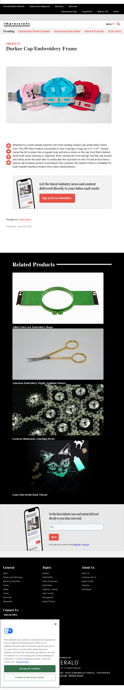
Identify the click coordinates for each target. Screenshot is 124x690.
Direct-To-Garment (49, 581)
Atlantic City (103, 12)
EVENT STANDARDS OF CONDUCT (80, 673)
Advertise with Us (89, 577)
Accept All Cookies (29, 668)
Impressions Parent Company (34, 31)
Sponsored (7, 602)
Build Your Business (11, 581)
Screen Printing (48, 602)
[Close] (55, 624)
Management (47, 598)
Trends (6, 585)
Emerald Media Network (13, 6)
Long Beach (87, 12)
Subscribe (72, 6)
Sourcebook (86, 589)
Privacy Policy (22, 662)
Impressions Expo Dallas (67, 31)
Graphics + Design (50, 589)
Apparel (45, 573)
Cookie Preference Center (30, 677)
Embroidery (24, 219)
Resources (7, 598)
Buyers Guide (87, 581)
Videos (6, 589)
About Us (86, 573)
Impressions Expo (69, 12)
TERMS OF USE (60, 676)
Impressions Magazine (39, 6)
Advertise (59, 6)
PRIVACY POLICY (76, 676)
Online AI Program (94, 31)
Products (13, 43)
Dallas (116, 12)
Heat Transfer (48, 593)
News (5, 573)
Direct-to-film (47, 577)
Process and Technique (12, 577)
